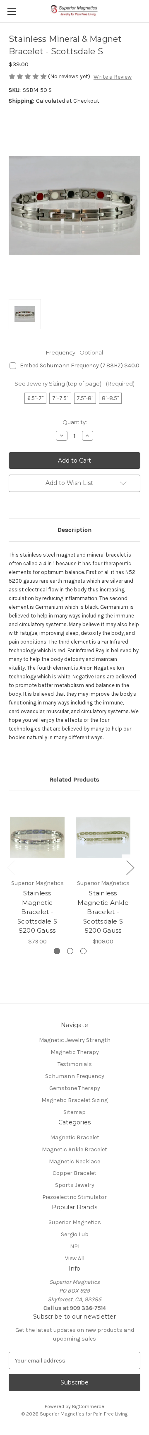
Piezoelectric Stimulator (74, 1197)
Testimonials (75, 1064)
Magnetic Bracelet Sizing (74, 1100)
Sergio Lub (75, 1234)
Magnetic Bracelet (74, 1137)
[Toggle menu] (11, 11)
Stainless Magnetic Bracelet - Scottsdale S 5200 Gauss (37, 911)
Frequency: (74, 352)
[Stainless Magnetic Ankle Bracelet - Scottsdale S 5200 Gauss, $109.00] (103, 837)
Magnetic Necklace (74, 1161)
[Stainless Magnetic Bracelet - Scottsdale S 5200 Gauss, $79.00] (37, 837)
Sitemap (74, 1112)
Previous (10, 867)
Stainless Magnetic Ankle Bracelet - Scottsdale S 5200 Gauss (103, 911)
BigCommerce (88, 1406)
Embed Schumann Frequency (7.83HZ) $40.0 (79, 365)
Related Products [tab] (74, 779)
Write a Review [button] (113, 76)
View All (74, 1258)
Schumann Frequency (74, 1076)
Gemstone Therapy (74, 1088)
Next (130, 867)
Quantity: (74, 422)
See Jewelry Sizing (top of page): (74, 383)
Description (74, 529)
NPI (74, 1246)
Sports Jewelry (74, 1185)
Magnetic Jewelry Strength (75, 1040)
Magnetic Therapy (74, 1052)
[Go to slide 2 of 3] (70, 951)
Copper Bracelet (74, 1173)
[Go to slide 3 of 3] (83, 951)
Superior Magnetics (74, 1222)
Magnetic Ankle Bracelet (74, 1149)
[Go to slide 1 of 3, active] (57, 951)
